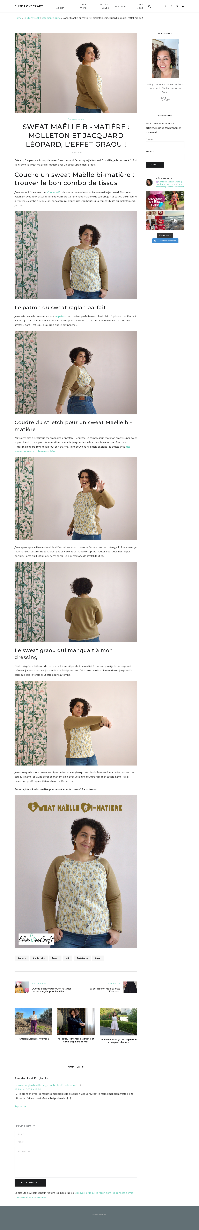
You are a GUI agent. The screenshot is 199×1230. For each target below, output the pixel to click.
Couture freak (81, 6)
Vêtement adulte (51, 18)
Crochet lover (104, 6)
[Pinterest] (171, 6)
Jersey (55, 958)
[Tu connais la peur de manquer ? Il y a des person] (174, 220)
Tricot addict (60, 6)
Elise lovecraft (29, 6)
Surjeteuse (82, 958)
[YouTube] (183, 6)
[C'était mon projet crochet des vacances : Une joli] (155, 200)
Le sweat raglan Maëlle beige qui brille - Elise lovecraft (46, 1085)
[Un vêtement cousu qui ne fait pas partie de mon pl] (174, 200)
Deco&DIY (120, 6)
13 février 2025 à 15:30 (28, 1089)
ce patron (61, 316)
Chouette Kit (54, 192)
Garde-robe (39, 958)
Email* (150, 151)
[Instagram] (177, 6)
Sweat (98, 958)
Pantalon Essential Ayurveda (33, 1038)
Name (149, 139)
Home (18, 18)
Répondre (20, 1106)
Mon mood (140, 6)
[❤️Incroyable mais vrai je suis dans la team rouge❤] (155, 220)
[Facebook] (166, 6)
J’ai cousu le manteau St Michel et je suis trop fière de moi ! (76, 1040)
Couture (21, 958)
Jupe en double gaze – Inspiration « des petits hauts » (118, 1041)
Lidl (67, 958)
